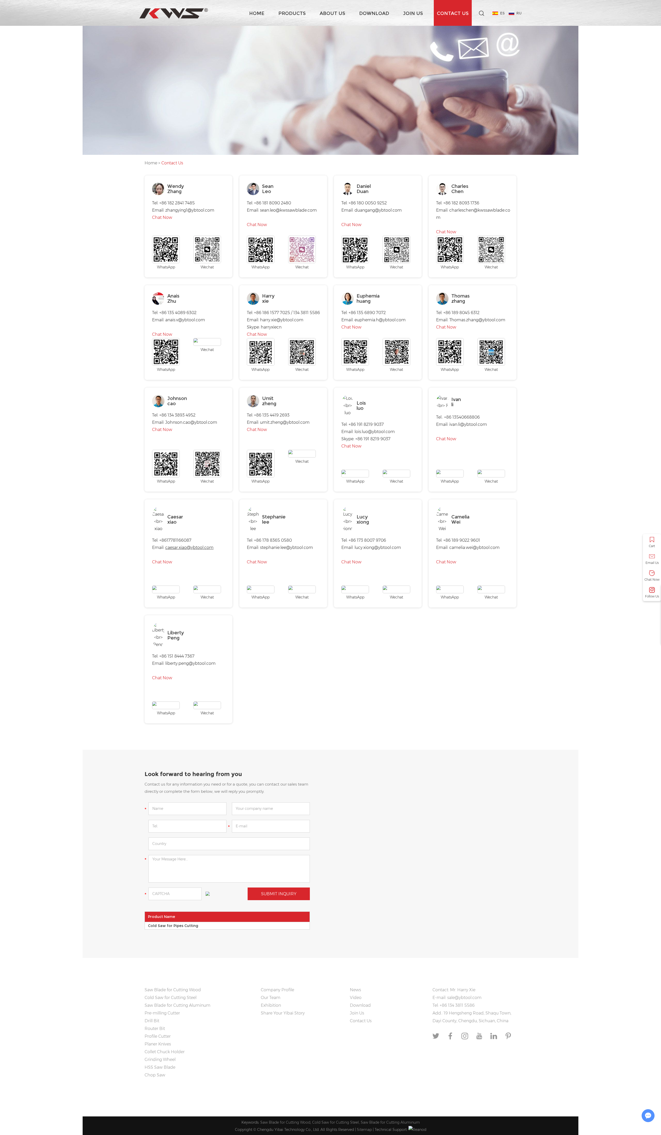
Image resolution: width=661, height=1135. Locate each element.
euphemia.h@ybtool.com (380, 319)
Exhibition (271, 1005)
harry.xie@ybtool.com (281, 319)
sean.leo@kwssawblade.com (288, 210)
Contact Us (453, 13)
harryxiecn (271, 327)
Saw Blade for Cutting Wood (173, 989)
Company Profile (277, 989)
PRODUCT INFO (167, 976)
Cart (652, 546)
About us (332, 13)
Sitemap (364, 1129)
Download (374, 13)
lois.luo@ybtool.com (375, 431)
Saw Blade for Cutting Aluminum (177, 1005)
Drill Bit (152, 1020)
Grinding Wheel (160, 1059)
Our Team (270, 997)
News (355, 989)
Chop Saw (155, 1075)
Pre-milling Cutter (162, 1013)
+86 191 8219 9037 (372, 438)
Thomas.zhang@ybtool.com (477, 319)
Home (256, 13)
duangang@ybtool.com (378, 210)
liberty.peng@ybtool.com (190, 663)
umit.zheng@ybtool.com (285, 422)
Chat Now (162, 217)
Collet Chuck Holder (165, 1051)
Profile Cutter (158, 1036)
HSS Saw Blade (160, 1067)
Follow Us (652, 596)
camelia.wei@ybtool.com (474, 547)
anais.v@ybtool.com (185, 319)
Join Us (413, 13)
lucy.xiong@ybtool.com (378, 547)
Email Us (652, 563)
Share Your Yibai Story (283, 1013)
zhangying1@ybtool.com (189, 210)
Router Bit (155, 1028)
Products (292, 13)
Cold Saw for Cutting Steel (170, 997)
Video (355, 997)
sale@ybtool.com (464, 997)
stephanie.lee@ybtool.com (286, 547)
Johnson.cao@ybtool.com (191, 422)
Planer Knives (158, 1044)
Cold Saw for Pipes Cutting (173, 925)
